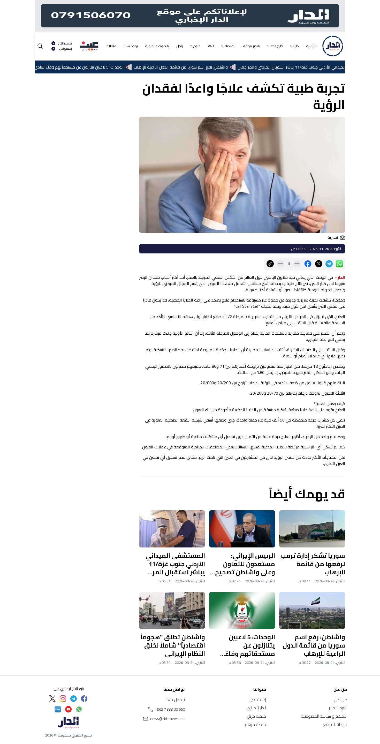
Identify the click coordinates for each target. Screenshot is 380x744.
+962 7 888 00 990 (170, 709)
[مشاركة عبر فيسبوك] (308, 264)
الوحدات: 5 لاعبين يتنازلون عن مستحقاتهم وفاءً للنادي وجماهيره (86, 67)
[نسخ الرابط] (270, 263)
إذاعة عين (257, 699)
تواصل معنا (175, 699)
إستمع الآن (65, 49)
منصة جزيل (256, 716)
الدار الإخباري (256, 708)
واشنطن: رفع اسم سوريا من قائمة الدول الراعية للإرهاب (197, 67)
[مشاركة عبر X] (318, 263)
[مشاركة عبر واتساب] (339, 263)
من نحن (340, 699)
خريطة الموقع (335, 724)
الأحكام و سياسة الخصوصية (324, 716)
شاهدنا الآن (65, 43)
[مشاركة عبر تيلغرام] (329, 263)
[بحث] (40, 46)
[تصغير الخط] (280, 263)
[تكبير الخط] (297, 263)
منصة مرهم (255, 724)
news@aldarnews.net (167, 718)
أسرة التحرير (338, 708)
